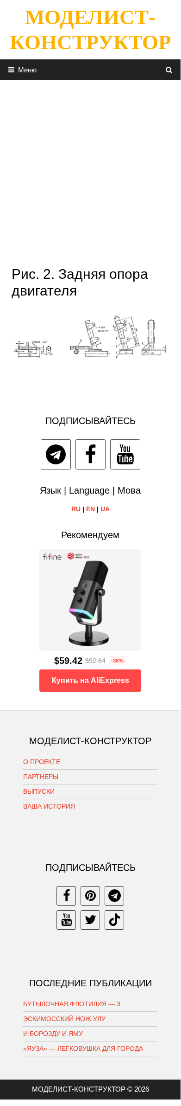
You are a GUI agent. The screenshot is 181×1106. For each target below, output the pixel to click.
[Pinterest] (90, 896)
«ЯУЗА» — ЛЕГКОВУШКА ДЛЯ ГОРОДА (83, 1048)
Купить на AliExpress (90, 680)
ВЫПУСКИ (39, 791)
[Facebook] (90, 454)
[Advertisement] (90, 170)
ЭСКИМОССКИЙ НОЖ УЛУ (64, 1018)
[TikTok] (114, 920)
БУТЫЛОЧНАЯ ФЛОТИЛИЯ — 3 (71, 1004)
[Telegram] (56, 454)
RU (76, 509)
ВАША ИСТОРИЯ (49, 806)
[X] (90, 920)
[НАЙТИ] (169, 69)
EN (90, 509)
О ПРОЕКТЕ (41, 761)
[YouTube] (125, 454)
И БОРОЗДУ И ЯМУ (53, 1033)
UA (105, 509)
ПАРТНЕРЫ (40, 776)
